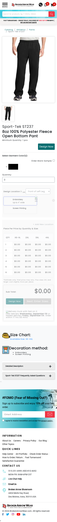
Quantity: (7, 175)
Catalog (9, 29)
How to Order (8, 457)
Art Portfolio (21, 454)
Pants (32, 29)
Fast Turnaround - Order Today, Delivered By (28, 20)
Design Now (46, 146)
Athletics (21, 29)
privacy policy (47, 421)
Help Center (7, 454)
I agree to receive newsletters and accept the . (28, 421)
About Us (6, 440)
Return (19, 457)
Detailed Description (14, 366)
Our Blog (43, 440)
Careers (17, 440)
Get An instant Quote (28, 22)
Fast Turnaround (33, 457)
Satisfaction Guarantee (13, 461)
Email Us (12, 484)
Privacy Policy (29, 440)
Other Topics (8, 444)
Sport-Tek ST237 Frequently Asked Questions (25, 375)
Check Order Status (39, 454)
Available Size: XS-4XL (21, 339)
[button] (45, 4)
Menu (5, 7)
